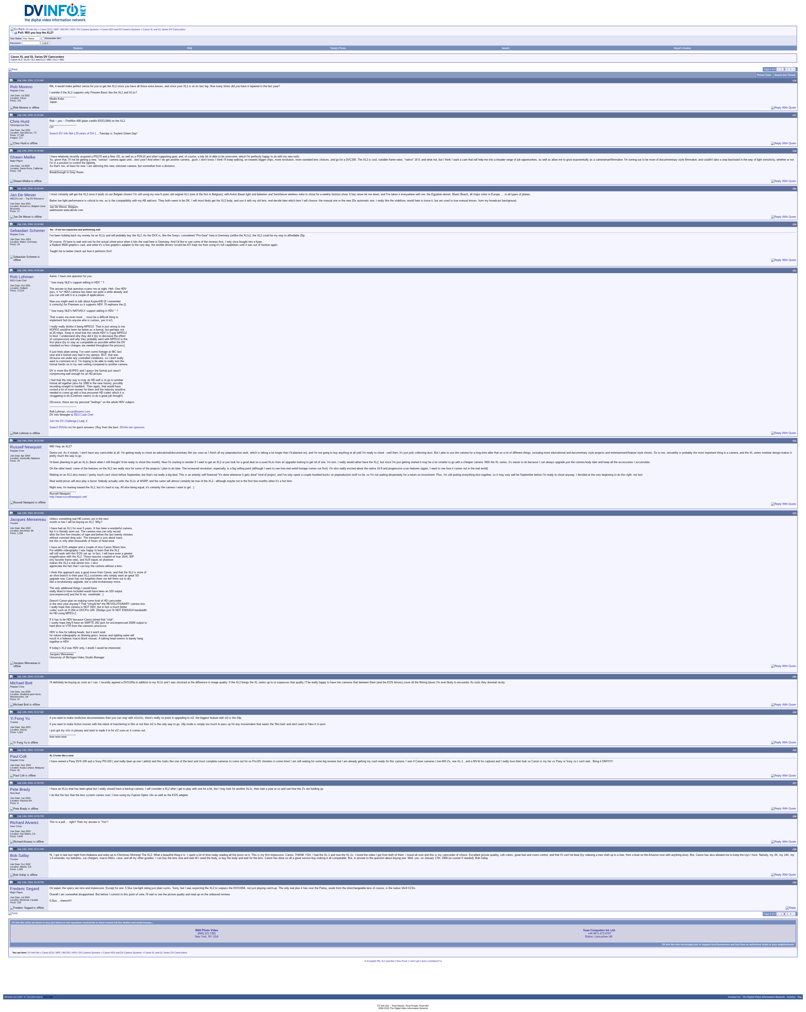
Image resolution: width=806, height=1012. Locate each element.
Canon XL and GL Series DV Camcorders (164, 29)
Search (505, 48)
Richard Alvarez (24, 822)
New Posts (402, 961)
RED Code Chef (83, 414)
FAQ (189, 48)
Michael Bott (21, 683)
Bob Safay (19, 855)
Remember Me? (53, 38)
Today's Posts (338, 48)
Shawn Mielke (22, 157)
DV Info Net (31, 29)
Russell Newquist (25, 447)
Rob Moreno (21, 87)
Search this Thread (785, 75)
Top (799, 997)
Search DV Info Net (61, 133)
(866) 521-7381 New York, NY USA (207, 933)
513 (21, 137)
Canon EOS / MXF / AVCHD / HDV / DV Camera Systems (69, 29)
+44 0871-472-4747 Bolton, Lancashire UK (599, 933)
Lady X (83, 421)
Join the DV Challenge (63, 421)
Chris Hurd (19, 121)
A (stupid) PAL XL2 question (380, 961)
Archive (791, 997)
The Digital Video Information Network (763, 997)
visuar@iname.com (78, 411)
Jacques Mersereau (28, 519)
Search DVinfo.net (61, 427)
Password (15, 43)
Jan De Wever (23, 195)
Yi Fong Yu (20, 718)
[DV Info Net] (55, 21)
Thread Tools (764, 75)
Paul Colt (18, 756)
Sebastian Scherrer (27, 230)
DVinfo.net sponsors (132, 427)
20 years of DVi (85, 133)
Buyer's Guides (682, 48)
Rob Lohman (22, 277)
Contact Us (734, 997)
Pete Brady (20, 789)
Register (78, 48)
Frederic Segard (24, 888)
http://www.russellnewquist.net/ (68, 496)
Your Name (15, 38)
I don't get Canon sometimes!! (425, 961)
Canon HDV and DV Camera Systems (120, 29)
